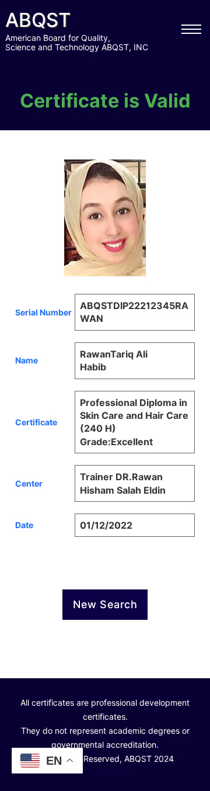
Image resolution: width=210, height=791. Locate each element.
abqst (38, 20)
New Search (105, 604)
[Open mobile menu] (191, 29)
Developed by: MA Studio (105, 769)
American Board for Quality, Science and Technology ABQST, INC (76, 42)
